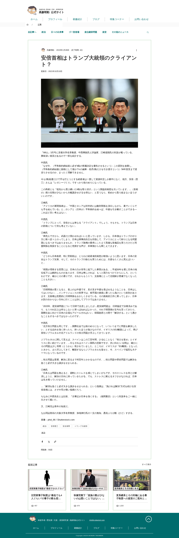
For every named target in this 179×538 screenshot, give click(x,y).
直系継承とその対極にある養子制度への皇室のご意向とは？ (131, 497)
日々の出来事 (57, 32)
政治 (44, 32)
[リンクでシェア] (55, 441)
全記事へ (32, 32)
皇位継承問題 (91, 32)
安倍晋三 (54, 426)
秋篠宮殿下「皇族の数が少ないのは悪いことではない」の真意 (89, 497)
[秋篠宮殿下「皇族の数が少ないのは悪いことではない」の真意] (90, 480)
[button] (148, 32)
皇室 (104, 32)
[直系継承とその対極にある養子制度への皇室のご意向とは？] (132, 480)
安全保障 (66, 426)
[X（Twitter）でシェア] (48, 441)
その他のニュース (120, 32)
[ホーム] (27, 24)
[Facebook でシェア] (42, 441)
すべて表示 (146, 464)
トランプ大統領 (80, 426)
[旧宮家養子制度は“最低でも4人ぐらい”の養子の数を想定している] (47, 480)
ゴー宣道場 (74, 32)
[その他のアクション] (136, 50)
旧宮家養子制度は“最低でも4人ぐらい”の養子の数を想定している (46, 497)
